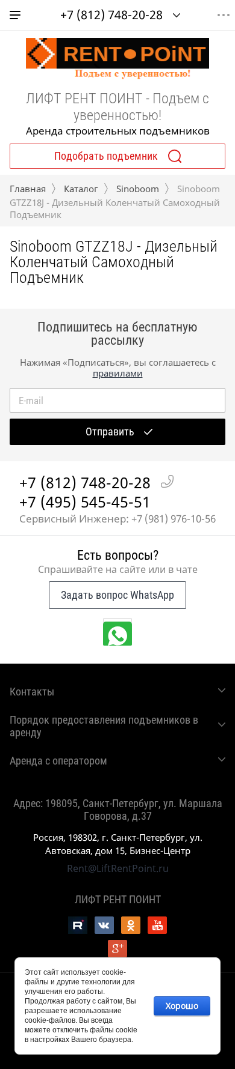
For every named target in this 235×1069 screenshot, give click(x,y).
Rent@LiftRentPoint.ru (118, 868)
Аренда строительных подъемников (118, 131)
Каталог (81, 189)
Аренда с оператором (58, 760)
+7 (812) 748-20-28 (111, 15)
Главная (28, 189)
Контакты (32, 691)
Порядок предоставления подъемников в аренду (104, 726)
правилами (118, 373)
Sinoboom (137, 189)
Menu (224, 15)
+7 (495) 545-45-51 (85, 501)
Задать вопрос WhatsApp (117, 595)
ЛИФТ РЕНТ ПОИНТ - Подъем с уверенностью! (117, 107)
